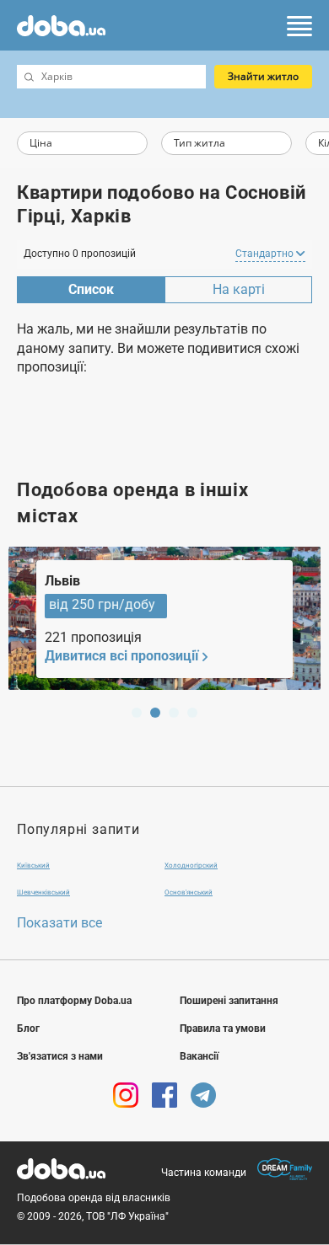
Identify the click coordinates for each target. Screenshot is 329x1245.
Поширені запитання (229, 1001)
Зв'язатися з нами (60, 1056)
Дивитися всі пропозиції (121, 656)
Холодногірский (191, 865)
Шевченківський (43, 892)
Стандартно (265, 253)
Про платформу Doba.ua (74, 1001)
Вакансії (199, 1056)
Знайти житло (263, 76)
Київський (33, 865)
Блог (28, 1028)
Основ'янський (188, 892)
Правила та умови (223, 1028)
